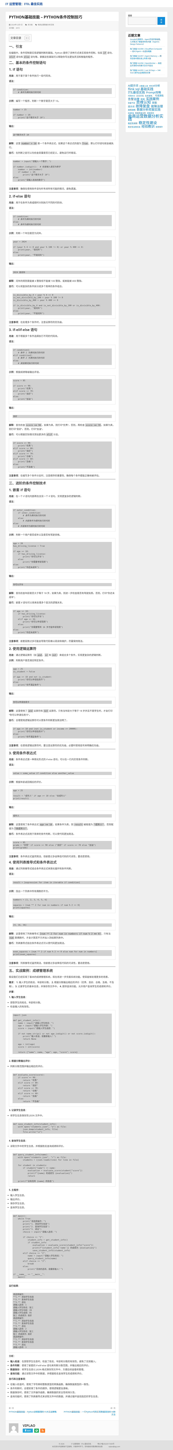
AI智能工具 (143, 86)
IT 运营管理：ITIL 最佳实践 (24, 4)
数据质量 (131, 113)
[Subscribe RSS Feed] (42, 1431)
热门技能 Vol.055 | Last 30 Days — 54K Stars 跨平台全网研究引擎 (145, 71)
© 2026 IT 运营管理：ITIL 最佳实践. (75, 1444)
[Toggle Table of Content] (26, 38)
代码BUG (131, 96)
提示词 (131, 106)
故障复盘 (143, 105)
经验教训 (148, 126)
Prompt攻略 (153, 92)
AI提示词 (133, 85)
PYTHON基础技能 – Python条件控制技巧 (45, 17)
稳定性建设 (148, 122)
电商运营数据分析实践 (46, 25)
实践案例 (152, 98)
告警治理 (133, 98)
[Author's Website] (36, 1431)
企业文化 (140, 95)
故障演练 (132, 110)
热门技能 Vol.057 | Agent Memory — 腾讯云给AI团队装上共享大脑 (146, 57)
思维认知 (143, 102)
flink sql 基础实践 (140, 88)
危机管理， (149, 96)
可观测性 (159, 95)
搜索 (130, 15)
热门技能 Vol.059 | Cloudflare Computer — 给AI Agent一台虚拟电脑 (146, 50)
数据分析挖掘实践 (149, 109)
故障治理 (157, 106)
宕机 (143, 99)
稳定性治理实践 (134, 127)
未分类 (30, 25)
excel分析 (154, 85)
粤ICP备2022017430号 (103, 1444)
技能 (154, 102)
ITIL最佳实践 (136, 92)
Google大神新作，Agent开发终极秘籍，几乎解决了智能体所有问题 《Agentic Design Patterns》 (146, 41)
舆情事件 (159, 127)
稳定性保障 (132, 123)
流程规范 (150, 113)
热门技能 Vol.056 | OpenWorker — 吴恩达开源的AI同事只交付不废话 (146, 64)
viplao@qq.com (111, 1446)
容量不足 (131, 103)
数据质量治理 (140, 113)
